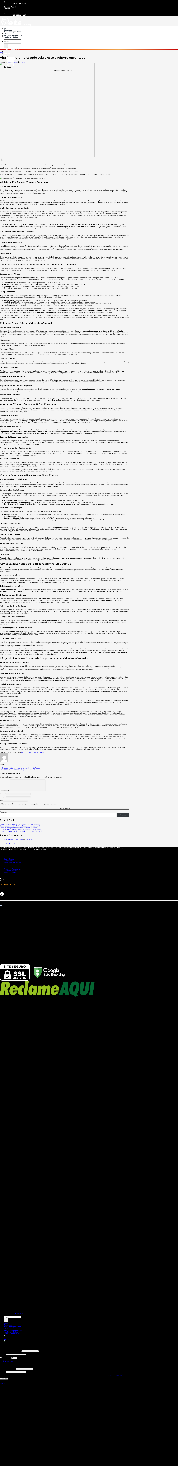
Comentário (5, 791)
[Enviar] (6, 46)
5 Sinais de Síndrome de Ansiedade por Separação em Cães (21, 831)
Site (1, 800)
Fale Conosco (9, 861)
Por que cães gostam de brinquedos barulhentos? (18, 828)
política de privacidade (115, 1375)
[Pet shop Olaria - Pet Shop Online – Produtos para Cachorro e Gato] (11, 25)
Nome (3, 794)
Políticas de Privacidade (12, 862)
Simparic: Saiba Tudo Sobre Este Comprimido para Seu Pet (21, 824)
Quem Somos (9, 859)
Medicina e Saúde (11, 37)
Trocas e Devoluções (11, 871)
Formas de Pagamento (12, 869)
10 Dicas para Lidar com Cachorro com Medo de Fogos (20, 768)
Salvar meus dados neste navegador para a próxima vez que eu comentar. (29, 804)
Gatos (6, 33)
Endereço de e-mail (8, 1368)
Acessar (14, 1358)
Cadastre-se (4, 1378)
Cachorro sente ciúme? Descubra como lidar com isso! (20, 826)
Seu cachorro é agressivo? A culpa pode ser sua (17, 770)
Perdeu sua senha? (7, 1361)
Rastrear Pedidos (10, 7)
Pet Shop (2, 52)
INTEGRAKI (19, 1314)
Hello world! (30, 840)
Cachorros (8, 30)
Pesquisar (3, 812)
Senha (3, 1354)
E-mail (3, 797)
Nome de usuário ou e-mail (10, 1351)
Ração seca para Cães (12, 32)
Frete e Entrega (10, 872)
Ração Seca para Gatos (13, 35)
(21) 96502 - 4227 (19, 4)
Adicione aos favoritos (36, 752)
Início (6, 28)
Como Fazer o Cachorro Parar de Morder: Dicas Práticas (20, 829)
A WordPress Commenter (13, 840)
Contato (7, 9)
